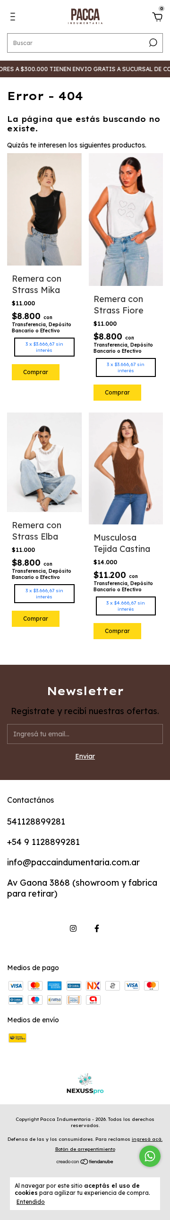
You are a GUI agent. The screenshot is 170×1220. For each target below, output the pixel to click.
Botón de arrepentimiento (85, 1149)
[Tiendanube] (85, 1162)
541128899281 (36, 821)
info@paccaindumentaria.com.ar (73, 862)
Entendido (31, 1201)
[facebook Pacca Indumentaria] (97, 928)
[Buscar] (152, 43)
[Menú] (14, 18)
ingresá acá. (147, 1139)
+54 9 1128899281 (43, 841)
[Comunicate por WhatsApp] (150, 1156)
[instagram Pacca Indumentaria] (73, 928)
